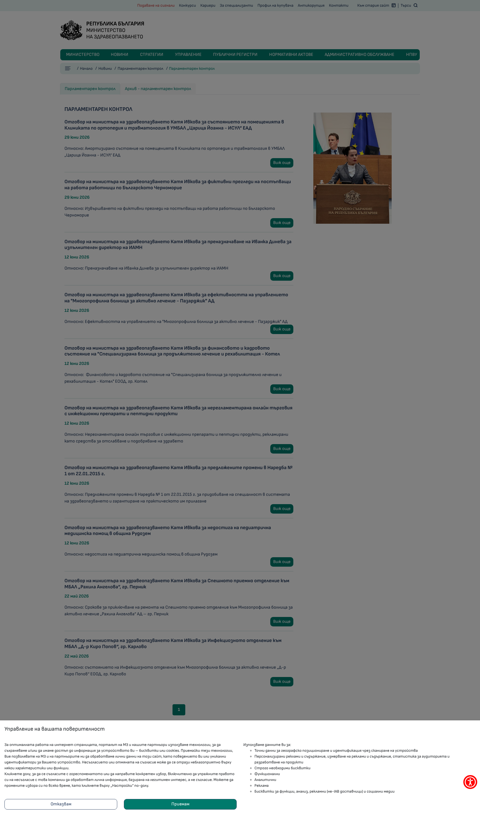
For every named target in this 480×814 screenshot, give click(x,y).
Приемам (180, 804)
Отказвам (61, 804)
